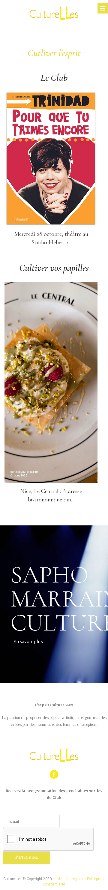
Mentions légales (70, 879)
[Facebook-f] (54, 774)
